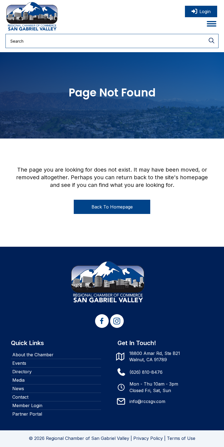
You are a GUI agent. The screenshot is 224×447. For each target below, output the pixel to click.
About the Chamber (33, 354)
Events (19, 363)
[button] (102, 321)
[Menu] (212, 23)
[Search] (211, 41)
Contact (20, 397)
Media (18, 380)
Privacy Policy (148, 438)
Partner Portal (27, 414)
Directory (22, 371)
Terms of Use (181, 438)
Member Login (27, 405)
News (18, 388)
